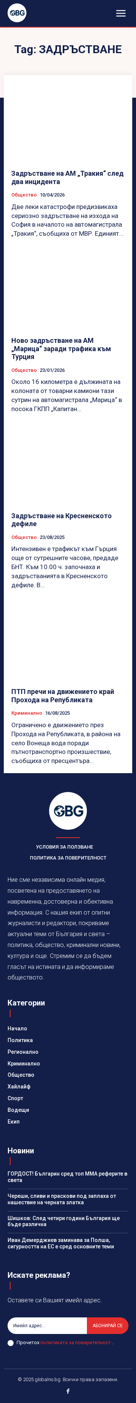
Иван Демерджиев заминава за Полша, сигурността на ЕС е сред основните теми (61, 1243)
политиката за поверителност (76, 1342)
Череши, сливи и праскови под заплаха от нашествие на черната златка (62, 1199)
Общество (24, 195)
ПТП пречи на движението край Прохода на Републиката (62, 696)
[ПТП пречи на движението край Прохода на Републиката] (68, 640)
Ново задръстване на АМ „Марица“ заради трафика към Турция (61, 348)
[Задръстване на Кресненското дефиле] (68, 464)
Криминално (26, 713)
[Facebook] (68, 1392)
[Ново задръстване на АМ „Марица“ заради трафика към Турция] (68, 289)
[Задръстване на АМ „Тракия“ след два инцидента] (68, 122)
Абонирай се (108, 1325)
